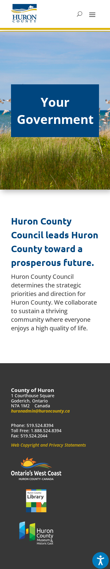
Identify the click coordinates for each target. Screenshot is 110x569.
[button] (92, 14)
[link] (24, 13)
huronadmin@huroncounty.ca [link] (40, 411)
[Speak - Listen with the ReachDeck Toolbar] (100, 560)
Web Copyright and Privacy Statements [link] (48, 445)
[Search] (79, 14)
